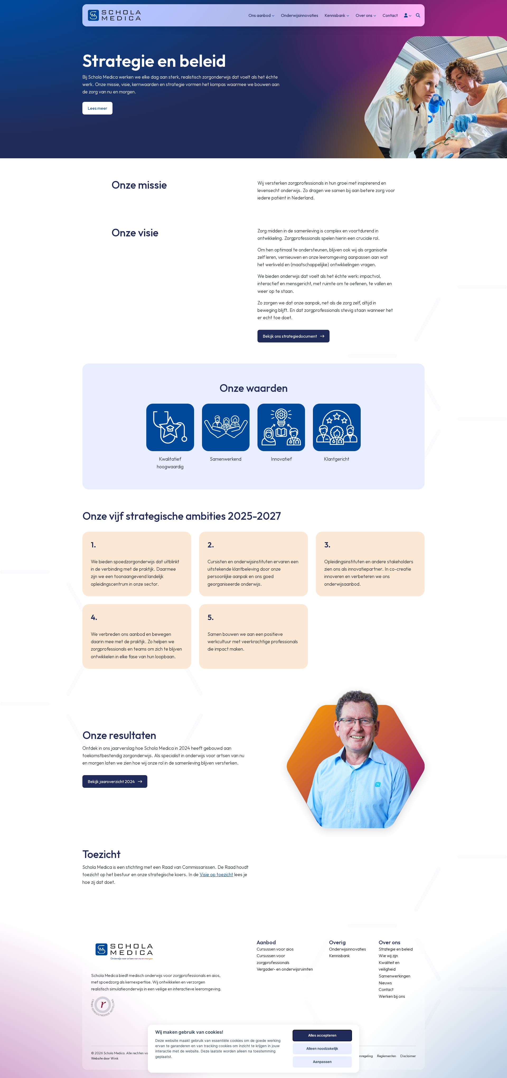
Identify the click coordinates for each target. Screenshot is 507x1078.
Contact (390, 15)
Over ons (364, 15)
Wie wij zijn (388, 955)
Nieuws (385, 982)
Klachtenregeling (360, 1056)
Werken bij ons (392, 996)
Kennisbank (335, 15)
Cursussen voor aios (275, 949)
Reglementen (386, 1056)
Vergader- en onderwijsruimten (285, 969)
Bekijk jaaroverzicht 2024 (111, 781)
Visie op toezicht (216, 874)
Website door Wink (104, 1058)
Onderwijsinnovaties (299, 15)
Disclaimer (408, 1056)
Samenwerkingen (394, 976)
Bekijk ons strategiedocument (290, 336)
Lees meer (97, 108)
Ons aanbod (259, 15)
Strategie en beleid (396, 949)
